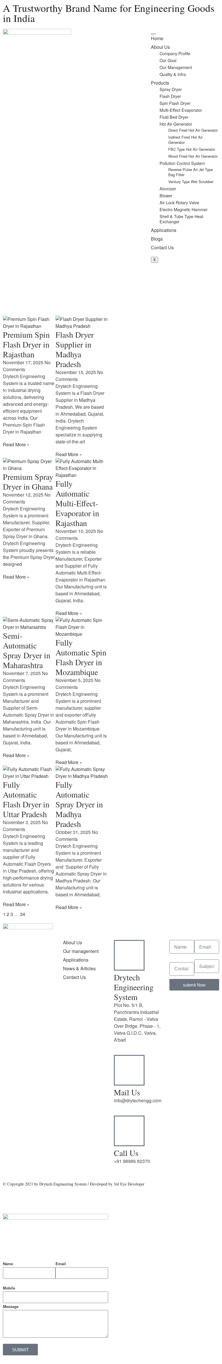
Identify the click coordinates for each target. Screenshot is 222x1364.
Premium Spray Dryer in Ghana (28, 481)
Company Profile (175, 53)
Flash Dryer (170, 96)
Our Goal (168, 60)
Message (10, 1306)
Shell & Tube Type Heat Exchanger (181, 218)
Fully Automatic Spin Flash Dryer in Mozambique (81, 657)
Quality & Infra (173, 74)
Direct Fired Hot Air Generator (193, 130)
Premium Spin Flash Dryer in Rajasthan (26, 344)
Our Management (176, 67)
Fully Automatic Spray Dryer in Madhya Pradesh (79, 804)
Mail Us (127, 1092)
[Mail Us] (129, 1070)
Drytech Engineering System (133, 987)
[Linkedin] (25, 1036)
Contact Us (162, 247)
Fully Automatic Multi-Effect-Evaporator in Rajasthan (77, 503)
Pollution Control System (182, 163)
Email (61, 1263)
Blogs (157, 238)
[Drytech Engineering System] (129, 955)
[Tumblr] (41, 1036)
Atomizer (168, 188)
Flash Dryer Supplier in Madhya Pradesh (75, 349)
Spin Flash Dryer (175, 103)
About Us (160, 47)
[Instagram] (10, 1053)
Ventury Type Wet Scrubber (190, 181)
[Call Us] (129, 1131)
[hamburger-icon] (153, 34)
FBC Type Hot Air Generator (191, 149)
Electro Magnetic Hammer (184, 209)
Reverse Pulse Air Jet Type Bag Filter (190, 172)
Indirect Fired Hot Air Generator (185, 139)
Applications (163, 230)
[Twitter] (10, 1036)
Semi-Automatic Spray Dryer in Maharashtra (26, 650)
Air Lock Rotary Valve (179, 202)
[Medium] (41, 1053)
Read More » (16, 444)
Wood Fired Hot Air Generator (193, 156)
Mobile (9, 1288)
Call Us (126, 1152)
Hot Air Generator (176, 124)
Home (157, 38)
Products (160, 82)
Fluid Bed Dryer (174, 117)
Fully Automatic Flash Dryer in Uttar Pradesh (26, 799)
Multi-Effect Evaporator (181, 110)
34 (22, 914)
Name (8, 1263)
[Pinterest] (10, 1069)
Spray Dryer (171, 89)
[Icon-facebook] (25, 1053)
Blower (166, 195)
